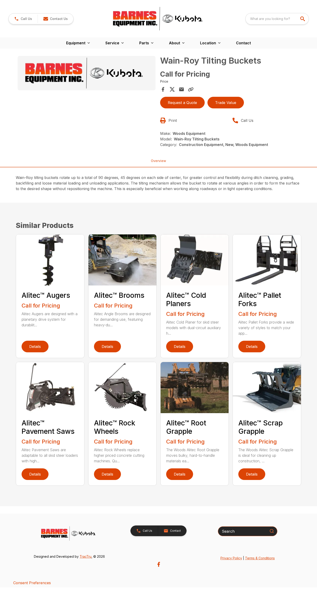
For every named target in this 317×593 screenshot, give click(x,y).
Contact (243, 43)
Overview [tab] (158, 161)
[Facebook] (159, 564)
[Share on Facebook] (163, 89)
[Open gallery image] (86, 73)
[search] (303, 18)
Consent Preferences (32, 582)
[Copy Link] (191, 89)
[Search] (272, 531)
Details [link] (35, 346)
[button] (23, 19)
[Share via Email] (181, 89)
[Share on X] (172, 89)
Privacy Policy (231, 558)
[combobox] (277, 18)
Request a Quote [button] (182, 102)
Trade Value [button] (225, 102)
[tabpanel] (86, 74)
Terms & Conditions (260, 558)
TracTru (85, 556)
